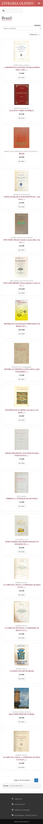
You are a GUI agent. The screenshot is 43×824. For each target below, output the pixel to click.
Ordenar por (34, 34)
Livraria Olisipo (17, 3)
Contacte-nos (19, 804)
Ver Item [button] (21, 77)
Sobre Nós (18, 799)
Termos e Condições (22, 810)
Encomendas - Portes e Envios (25, 815)
